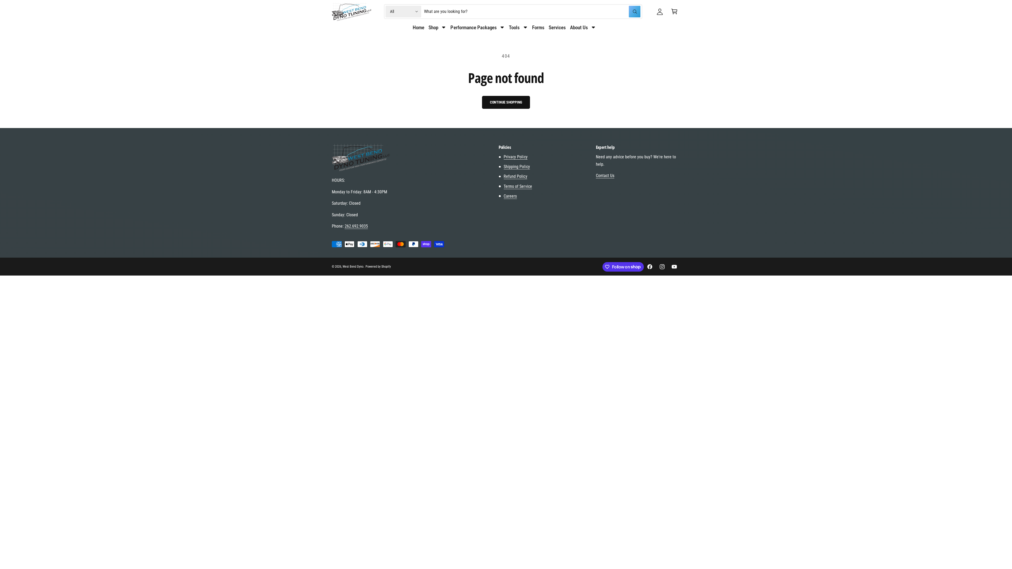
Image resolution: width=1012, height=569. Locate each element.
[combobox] (532, 11)
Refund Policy (515, 176)
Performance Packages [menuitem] (473, 27)
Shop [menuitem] (433, 27)
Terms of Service (518, 186)
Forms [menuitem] (538, 27)
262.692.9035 (356, 226)
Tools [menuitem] (514, 27)
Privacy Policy (515, 156)
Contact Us (605, 175)
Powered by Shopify (378, 266)
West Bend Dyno (353, 266)
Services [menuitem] (557, 27)
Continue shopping (506, 102)
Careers (510, 196)
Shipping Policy (517, 166)
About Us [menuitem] (579, 27)
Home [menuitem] (418, 27)
